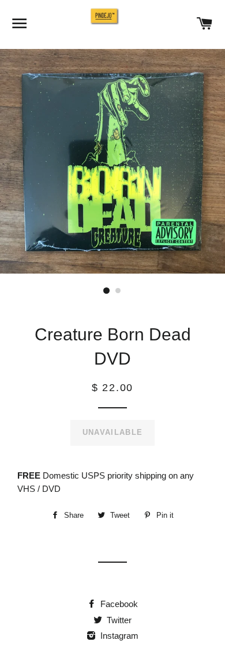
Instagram (118, 635)
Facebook (118, 604)
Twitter (118, 620)
